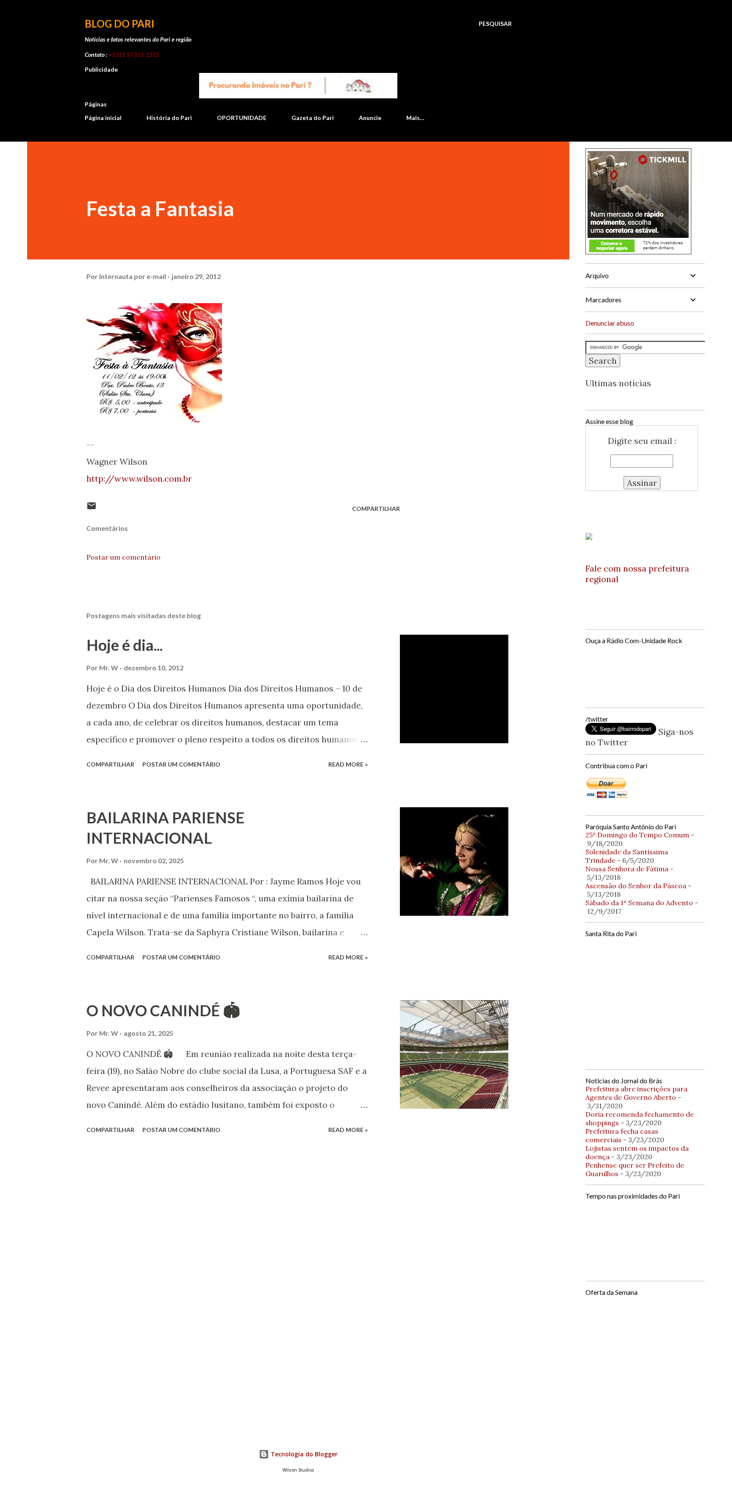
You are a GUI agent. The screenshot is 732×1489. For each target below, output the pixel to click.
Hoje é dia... (124, 645)
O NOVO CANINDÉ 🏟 (163, 1010)
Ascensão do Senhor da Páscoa (635, 885)
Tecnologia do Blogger (303, 1454)
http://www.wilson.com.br (139, 478)
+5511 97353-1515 (133, 54)
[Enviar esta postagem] (91, 508)
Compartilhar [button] (376, 508)
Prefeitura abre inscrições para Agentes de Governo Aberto (636, 1093)
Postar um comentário (123, 557)
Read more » (348, 764)
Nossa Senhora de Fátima (626, 868)
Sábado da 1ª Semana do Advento (639, 902)
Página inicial (103, 117)
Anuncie (370, 117)
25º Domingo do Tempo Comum (637, 835)
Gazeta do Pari (312, 117)
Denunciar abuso (609, 323)
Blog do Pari (119, 23)
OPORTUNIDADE (241, 117)
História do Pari (169, 117)
